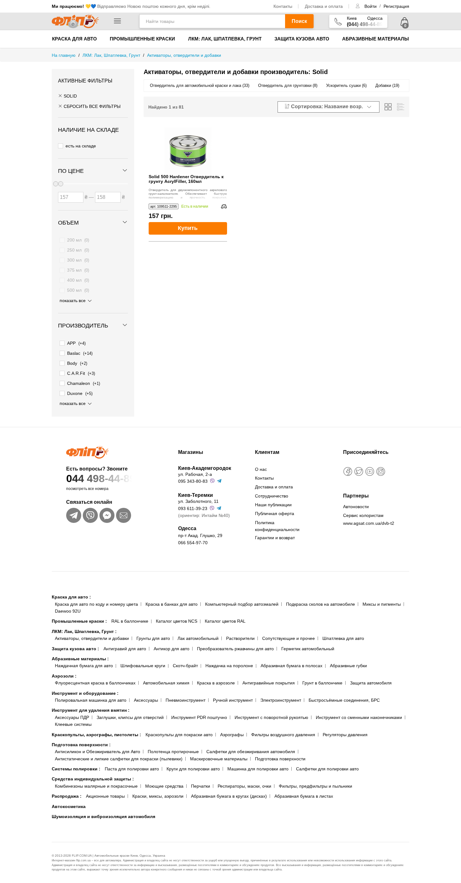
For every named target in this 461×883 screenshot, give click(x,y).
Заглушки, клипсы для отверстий (130, 717)
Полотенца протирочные (173, 751)
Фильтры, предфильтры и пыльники (315, 786)
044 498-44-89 (100, 478)
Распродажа (67, 796)
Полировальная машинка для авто (90, 700)
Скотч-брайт (185, 665)
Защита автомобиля (371, 682)
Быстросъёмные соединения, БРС (344, 700)
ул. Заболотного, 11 (198, 501)
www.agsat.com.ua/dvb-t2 (368, 523)
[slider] (60, 183)
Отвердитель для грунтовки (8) (287, 85)
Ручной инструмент (233, 700)
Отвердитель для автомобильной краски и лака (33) (199, 85)
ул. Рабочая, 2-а (195, 474)
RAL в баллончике (129, 621)
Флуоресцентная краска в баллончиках (95, 682)
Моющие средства (164, 786)
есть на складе (81, 145)
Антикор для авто (171, 648)
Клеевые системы (73, 724)
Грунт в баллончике (322, 682)
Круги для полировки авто (193, 768)
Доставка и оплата (324, 6)
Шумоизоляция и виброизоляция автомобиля (103, 816)
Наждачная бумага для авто (84, 665)
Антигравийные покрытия (268, 682)
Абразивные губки (348, 665)
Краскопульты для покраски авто (179, 734)
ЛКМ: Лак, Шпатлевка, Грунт (225, 38)
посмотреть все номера (87, 489)
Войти (371, 6)
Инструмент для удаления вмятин (91, 710)
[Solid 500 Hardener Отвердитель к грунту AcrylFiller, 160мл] (187, 150)
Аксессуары (146, 700)
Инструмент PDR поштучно (199, 717)
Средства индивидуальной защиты (93, 778)
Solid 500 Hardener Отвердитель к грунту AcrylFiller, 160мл (186, 179)
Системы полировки (76, 768)
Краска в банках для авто (172, 604)
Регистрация (396, 6)
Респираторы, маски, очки (244, 786)
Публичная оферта (274, 513)
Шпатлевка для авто (343, 638)
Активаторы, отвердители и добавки (92, 638)
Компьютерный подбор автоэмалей (241, 604)
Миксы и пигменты (382, 604)
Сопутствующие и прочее (288, 638)
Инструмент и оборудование (85, 693)
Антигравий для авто (124, 648)
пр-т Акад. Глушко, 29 (200, 535)
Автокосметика (69, 806)
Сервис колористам (363, 515)
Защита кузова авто (301, 38)
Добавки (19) (387, 85)
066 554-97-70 (193, 542)
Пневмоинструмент (185, 700)
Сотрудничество (271, 495)
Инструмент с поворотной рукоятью (271, 717)
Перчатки (200, 786)
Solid (69, 95)
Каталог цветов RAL (225, 621)
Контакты (282, 6)
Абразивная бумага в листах (303, 796)
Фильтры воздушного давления (283, 734)
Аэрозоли (64, 675)
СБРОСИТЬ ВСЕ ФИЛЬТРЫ (91, 106)
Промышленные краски (142, 38)
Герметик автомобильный (307, 648)
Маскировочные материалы (218, 758)
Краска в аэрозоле (216, 682)
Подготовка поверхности (81, 744)
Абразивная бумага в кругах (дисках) (229, 796)
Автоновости (356, 506)
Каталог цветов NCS (176, 621)
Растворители (240, 638)
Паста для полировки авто (132, 768)
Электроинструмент (280, 700)
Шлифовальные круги (142, 665)
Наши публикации (273, 504)
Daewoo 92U (68, 611)
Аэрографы (232, 734)
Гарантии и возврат (275, 537)
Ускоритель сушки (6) (346, 85)
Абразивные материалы (375, 38)
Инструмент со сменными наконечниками (359, 717)
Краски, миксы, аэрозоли (157, 796)
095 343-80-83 (193, 481)
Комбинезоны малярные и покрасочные (96, 786)
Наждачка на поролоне (229, 665)
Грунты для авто (153, 638)
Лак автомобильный (198, 638)
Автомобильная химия (166, 682)
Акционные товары (105, 796)
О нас (261, 469)
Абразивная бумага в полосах (291, 665)
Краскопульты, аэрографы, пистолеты (96, 734)
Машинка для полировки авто (258, 768)
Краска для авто (74, 38)
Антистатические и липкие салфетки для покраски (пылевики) (119, 758)
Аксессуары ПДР (72, 717)
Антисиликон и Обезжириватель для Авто (97, 751)
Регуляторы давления (345, 734)
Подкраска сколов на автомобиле (320, 604)
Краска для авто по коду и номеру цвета (96, 604)
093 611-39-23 (192, 508)
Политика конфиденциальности (277, 526)
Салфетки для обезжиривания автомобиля (250, 751)
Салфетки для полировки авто (327, 768)
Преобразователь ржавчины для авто (235, 648)
